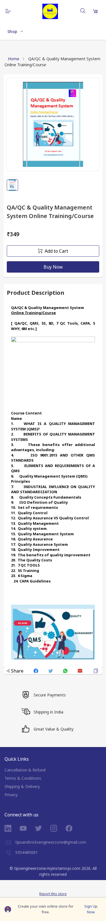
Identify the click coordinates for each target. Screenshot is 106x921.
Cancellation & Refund (25, 770)
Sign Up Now (91, 909)
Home (13, 58)
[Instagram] (58, 828)
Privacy (11, 794)
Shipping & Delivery (22, 786)
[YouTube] (27, 828)
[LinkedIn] (12, 828)
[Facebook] (73, 828)
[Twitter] (42, 828)
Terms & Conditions (23, 778)
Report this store (53, 893)
